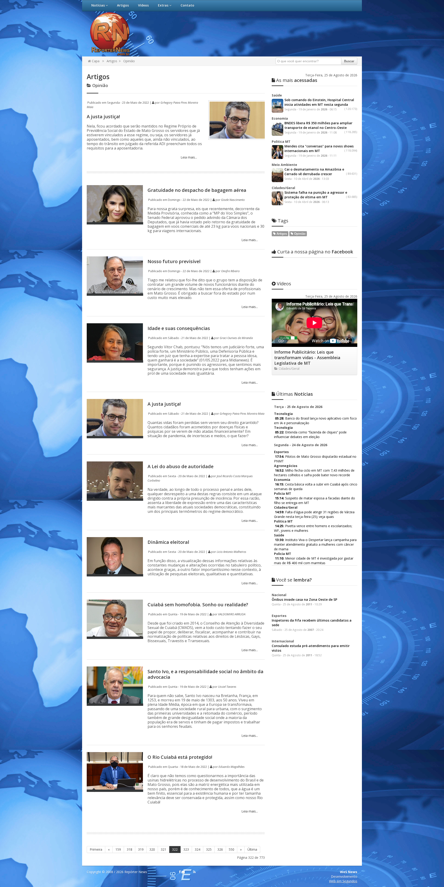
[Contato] (183, 872)
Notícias (98, 5)
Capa (95, 61)
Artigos (123, 5)
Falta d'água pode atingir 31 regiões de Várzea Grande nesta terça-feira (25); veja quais (314, 514)
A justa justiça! (103, 116)
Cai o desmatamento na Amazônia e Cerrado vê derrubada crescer (314, 171)
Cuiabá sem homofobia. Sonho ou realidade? (198, 604)
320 (152, 849)
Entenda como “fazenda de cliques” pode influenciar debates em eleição (310, 434)
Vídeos (143, 5)
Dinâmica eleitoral (168, 542)
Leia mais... (188, 157)
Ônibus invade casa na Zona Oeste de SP (304, 599)
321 (163, 849)
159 (118, 849)
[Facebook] (180, 872)
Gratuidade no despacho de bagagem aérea (197, 190)
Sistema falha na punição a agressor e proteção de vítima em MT (315, 194)
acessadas (296, 80)
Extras (163, 5)
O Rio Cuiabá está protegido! (180, 757)
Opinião (129, 61)
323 (186, 849)
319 (141, 849)
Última (252, 849)
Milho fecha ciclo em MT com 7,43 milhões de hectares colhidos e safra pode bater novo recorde (314, 472)
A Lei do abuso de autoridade (180, 466)
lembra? (294, 580)
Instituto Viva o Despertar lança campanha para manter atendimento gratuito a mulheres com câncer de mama (315, 544)
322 (175, 849)
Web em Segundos (343, 881)
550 (231, 849)
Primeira (96, 849)
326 (220, 849)
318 (129, 849)
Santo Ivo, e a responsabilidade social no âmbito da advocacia (205, 674)
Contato (187, 5)
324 (197, 849)
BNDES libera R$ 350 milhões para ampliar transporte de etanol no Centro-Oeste (318, 125)
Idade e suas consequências (179, 328)
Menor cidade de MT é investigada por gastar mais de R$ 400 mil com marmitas (313, 560)
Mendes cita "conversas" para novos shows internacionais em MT (319, 148)
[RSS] (194, 872)
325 (209, 849)
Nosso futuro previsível (174, 261)
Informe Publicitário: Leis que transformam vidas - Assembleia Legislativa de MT (307, 357)
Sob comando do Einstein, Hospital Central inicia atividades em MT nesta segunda (319, 102)
